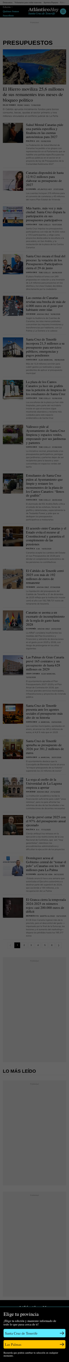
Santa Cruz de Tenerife (21, 1333)
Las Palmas (13, 1344)
